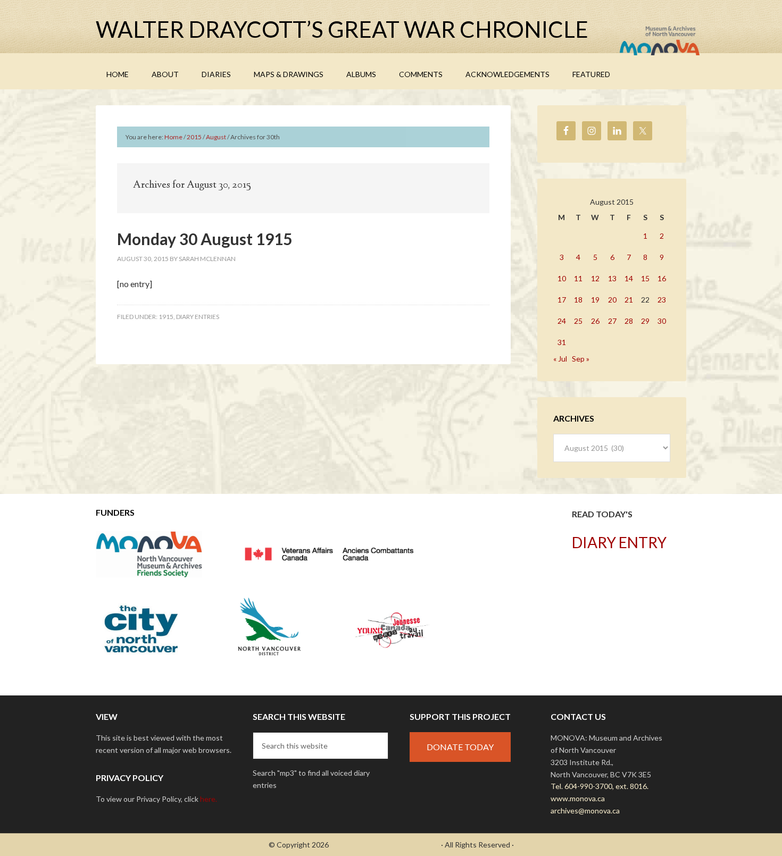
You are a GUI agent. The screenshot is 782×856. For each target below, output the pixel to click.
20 (612, 299)
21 (629, 299)
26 (595, 320)
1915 (166, 317)
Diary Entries (197, 317)
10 (562, 278)
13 (612, 278)
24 (562, 320)
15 (645, 278)
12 (595, 278)
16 (662, 278)
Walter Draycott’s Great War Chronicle (342, 29)
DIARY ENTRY (619, 542)
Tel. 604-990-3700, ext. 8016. (599, 786)
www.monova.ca (578, 798)
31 (562, 342)
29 (645, 320)
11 (578, 278)
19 (595, 299)
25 (578, 320)
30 (662, 320)
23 (662, 299)
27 (612, 320)
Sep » (580, 358)
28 (629, 320)
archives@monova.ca (585, 810)
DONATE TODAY (460, 747)
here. (208, 798)
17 (562, 299)
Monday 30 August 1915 (204, 238)
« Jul (560, 358)
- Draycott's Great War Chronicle (384, 844)
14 (629, 278)
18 (578, 299)
